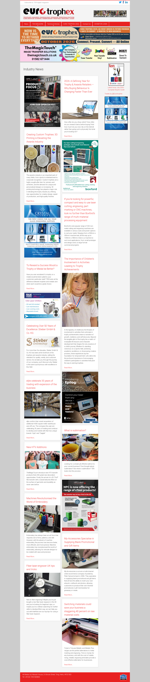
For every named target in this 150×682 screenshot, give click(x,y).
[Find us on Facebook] (123, 2)
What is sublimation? (75, 430)
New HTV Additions (36, 447)
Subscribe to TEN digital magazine (36, 3)
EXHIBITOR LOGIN (101, 24)
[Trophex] (48, 14)
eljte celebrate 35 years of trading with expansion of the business (41, 384)
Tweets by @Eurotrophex (113, 94)
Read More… (68, 136)
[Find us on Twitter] (120, 2)
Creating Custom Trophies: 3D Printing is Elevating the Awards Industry (42, 138)
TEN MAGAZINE (37, 24)
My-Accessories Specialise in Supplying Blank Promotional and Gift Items (79, 542)
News (26, 24)
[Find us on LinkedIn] (126, 2)
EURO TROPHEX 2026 (71, 24)
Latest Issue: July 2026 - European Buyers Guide (116, 89)
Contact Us (87, 24)
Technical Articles (53, 24)
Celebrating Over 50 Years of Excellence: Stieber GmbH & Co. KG (41, 329)
